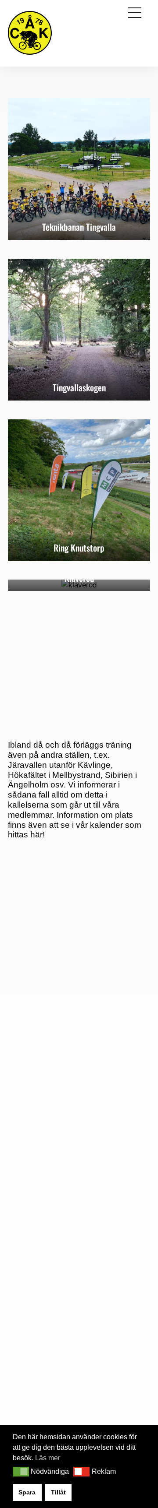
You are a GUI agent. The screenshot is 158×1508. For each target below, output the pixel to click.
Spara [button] (27, 1492)
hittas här (25, 834)
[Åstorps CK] (30, 55)
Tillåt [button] (58, 1492)
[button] (21, 1471)
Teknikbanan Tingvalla (79, 226)
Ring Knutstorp (79, 547)
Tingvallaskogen (79, 387)
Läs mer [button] (47, 1458)
